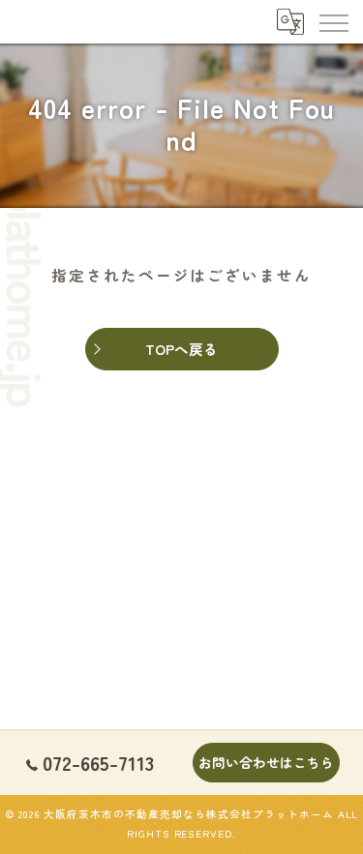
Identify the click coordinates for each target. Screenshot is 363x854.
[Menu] (333, 21)
